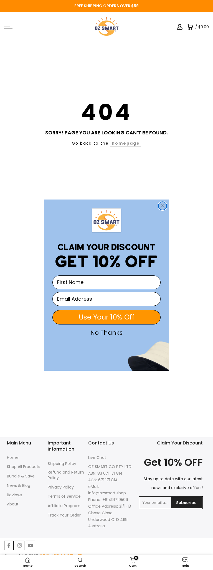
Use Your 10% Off (107, 317)
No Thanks (106, 332)
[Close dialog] (162, 206)
